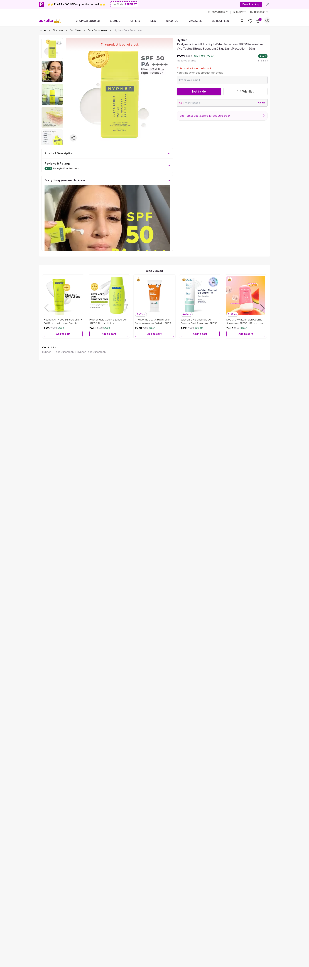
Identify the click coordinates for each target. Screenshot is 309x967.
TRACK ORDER (261, 12)
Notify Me (199, 91)
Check (261, 102)
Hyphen (46, 352)
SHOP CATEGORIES (88, 21)
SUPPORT (241, 12)
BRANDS (115, 21)
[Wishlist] (250, 21)
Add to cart (63, 333)
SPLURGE (172, 21)
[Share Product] (73, 137)
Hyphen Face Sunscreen (91, 352)
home (42, 30)
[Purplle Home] (46, 21)
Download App (250, 4)
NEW (153, 21)
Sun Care (75, 30)
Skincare (58, 30)
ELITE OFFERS (220, 21)
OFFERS (135, 21)
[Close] (267, 4)
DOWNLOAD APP (220, 12)
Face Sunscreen (97, 30)
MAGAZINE (195, 21)
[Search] (242, 21)
